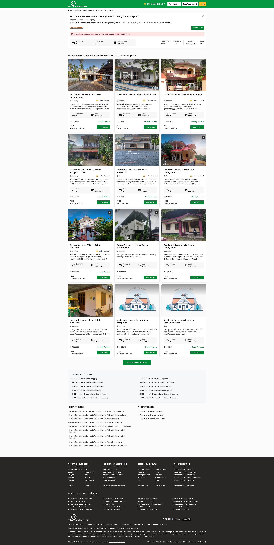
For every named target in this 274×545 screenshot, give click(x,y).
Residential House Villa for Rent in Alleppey (87, 386)
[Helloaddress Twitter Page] (166, 519)
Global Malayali (152, 524)
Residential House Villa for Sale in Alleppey (87, 382)
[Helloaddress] (77, 4)
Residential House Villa (86, 11)
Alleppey (99, 11)
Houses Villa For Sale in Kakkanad (114, 501)
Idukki (87, 475)
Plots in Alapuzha (109, 478)
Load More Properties (136, 362)
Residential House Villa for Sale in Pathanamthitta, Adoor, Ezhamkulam (95, 422)
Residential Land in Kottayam (147, 499)
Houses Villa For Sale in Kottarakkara (115, 507)
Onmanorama (99, 524)
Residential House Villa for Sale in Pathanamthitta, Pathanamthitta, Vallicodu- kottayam (98, 431)
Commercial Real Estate (181, 510)
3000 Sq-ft (192, 116)
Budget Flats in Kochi (110, 469)
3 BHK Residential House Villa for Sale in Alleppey (90, 394)
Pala (139, 480)
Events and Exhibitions (107, 528)
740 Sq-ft (98, 341)
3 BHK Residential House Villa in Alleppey (86, 390)
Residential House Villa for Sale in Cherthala (85, 246)
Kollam (87, 469)
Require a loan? (76, 27)
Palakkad (71, 480)
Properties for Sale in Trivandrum (185, 472)
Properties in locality (152, 419)
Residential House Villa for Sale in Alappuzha (132, 321)
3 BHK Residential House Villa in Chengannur (156, 390)
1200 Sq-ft (192, 266)
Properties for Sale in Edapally (184, 480)
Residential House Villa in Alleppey (84, 379)
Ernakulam (71, 478)
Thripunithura (159, 483)
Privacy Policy (188, 542)
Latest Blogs (82, 528)
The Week (163, 524)
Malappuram (89, 480)
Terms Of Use (198, 542)
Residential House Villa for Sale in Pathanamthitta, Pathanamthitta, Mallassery (98, 415)
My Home (120, 528)
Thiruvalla (141, 483)
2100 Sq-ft (145, 191)
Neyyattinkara (143, 486)
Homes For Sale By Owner (77, 501)
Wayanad (88, 483)
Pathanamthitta (90, 472)
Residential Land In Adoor (111, 510)
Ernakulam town (160, 469)
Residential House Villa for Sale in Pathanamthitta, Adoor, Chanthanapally (96, 411)
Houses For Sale (108, 504)
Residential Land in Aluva (146, 501)
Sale (75, 11)
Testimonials (93, 528)
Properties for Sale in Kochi (183, 469)
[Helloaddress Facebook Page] (163, 519)
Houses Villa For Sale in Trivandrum (80, 499)
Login (203, 4)
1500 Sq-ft (192, 341)
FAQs (204, 542)
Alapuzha (71, 472)
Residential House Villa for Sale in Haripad (136, 94)
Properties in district (151, 411)
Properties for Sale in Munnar (184, 486)
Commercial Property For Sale (148, 510)
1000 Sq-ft (145, 116)
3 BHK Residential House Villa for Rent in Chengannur (159, 398)
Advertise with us (132, 528)
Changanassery (144, 475)
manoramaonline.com (117, 542)
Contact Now (198, 28)
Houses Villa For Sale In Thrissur (183, 499)
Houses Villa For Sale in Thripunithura (185, 501)
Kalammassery (160, 478)
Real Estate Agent (144, 507)
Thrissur (87, 478)
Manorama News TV (113, 524)
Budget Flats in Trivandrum (112, 472)
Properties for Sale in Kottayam (184, 475)
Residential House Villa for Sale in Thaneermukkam (179, 321)
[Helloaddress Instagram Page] (169, 519)
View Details (103, 127)
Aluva (157, 472)
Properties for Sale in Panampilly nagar (187, 478)
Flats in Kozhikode (109, 480)
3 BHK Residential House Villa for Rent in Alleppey (90, 398)
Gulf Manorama (139, 524)
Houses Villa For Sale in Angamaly (79, 504)
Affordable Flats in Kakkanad (113, 475)
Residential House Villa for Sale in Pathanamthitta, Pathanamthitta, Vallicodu (98, 446)
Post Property (174, 4)
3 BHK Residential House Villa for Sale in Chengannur (159, 394)
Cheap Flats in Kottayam (111, 483)
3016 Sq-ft (192, 191)
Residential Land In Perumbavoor (79, 507)
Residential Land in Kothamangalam (150, 504)
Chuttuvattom (127, 524)
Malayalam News (86, 524)
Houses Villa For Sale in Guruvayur (184, 504)
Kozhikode (71, 483)
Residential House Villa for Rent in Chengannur (157, 386)
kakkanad (158, 475)
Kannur (70, 486)
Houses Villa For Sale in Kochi (113, 499)
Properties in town (152, 415)
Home (70, 11)
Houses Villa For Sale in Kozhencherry (185, 507)
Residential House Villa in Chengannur (154, 379)
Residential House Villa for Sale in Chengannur (179, 171)
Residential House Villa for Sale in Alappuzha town (85, 171)
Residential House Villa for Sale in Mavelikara (132, 171)
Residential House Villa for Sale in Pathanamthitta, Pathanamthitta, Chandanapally (100, 426)
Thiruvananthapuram (75, 469)
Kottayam (71, 475)
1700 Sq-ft (99, 266)
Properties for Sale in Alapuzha (184, 483)
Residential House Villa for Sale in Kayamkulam (85, 95)
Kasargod (88, 486)
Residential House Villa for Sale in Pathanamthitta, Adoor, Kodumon (94, 419)
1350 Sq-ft (98, 116)
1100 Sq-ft (145, 341)
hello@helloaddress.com (146, 536)
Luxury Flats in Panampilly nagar (114, 486)
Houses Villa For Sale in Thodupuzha (80, 510)
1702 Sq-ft (145, 266)
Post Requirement (190, 4)
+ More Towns (160, 486)
